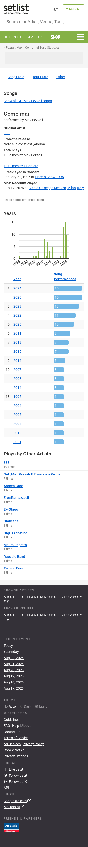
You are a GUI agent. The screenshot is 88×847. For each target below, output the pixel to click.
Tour (40, 77)
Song (16, 77)
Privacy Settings (16, 756)
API (6, 788)
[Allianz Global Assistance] (11, 827)
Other (60, 77)
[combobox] (44, 21)
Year (17, 279)
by (21, 166)
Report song (36, 200)
